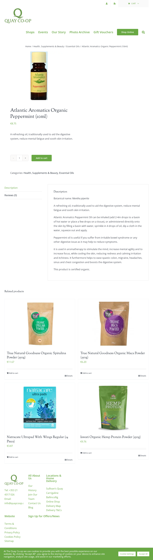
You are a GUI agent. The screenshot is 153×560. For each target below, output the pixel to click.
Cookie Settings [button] (127, 554)
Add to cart (41, 158)
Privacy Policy (12, 532)
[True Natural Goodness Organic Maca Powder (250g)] (113, 323)
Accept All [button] (143, 554)
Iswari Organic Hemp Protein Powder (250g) (110, 437)
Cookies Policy (12, 536)
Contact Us (34, 503)
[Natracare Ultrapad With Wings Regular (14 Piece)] (40, 407)
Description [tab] (11, 187)
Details (70, 375)
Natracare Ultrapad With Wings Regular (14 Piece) (37, 439)
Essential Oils (66, 173)
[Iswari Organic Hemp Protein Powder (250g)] (113, 407)
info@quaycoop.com (16, 503)
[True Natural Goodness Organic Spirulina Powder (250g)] (40, 323)
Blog (30, 507)
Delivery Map (53, 506)
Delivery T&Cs (54, 510)
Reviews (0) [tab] (10, 195)
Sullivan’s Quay (54, 488)
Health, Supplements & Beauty (41, 173)
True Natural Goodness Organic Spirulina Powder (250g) (36, 355)
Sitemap (9, 541)
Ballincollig (52, 497)
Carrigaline (52, 493)
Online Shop (53, 501)
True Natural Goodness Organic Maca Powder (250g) (112, 355)
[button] (143, 32)
